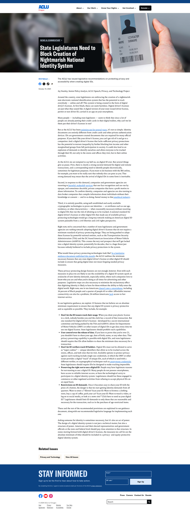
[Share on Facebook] (40, 85)
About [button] (79, 8)
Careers (129, 495)
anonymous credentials (120, 361)
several (98, 129)
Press (122, 495)
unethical (117, 197)
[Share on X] (44, 85)
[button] (48, 84)
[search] (149, 502)
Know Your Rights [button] (109, 8)
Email (108, 473)
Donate (148, 495)
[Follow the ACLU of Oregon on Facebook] (41, 496)
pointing (85, 129)
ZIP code (109, 480)
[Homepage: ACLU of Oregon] (45, 8)
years (104, 129)
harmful (72, 185)
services (89, 185)
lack (111, 294)
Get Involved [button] (128, 8)
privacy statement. (96, 486)
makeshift (80, 185)
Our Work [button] (91, 8)
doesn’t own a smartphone (110, 288)
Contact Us (139, 495)
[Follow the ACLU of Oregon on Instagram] (51, 496)
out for (92, 129)
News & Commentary (50, 40)
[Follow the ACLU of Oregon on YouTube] (46, 496)
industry (126, 197)
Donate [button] (144, 8)
